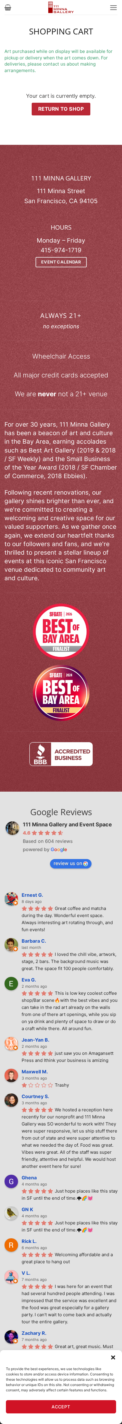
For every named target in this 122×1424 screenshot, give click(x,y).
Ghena (29, 1178)
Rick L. (29, 1241)
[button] (113, 1357)
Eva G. (29, 980)
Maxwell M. (35, 1072)
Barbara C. (34, 941)
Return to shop (61, 109)
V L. (26, 1273)
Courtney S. (35, 1096)
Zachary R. (34, 1333)
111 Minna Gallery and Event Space (67, 824)
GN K (27, 1209)
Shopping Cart (61, 31)
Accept (61, 1407)
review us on (68, 863)
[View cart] (7, 7)
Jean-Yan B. (35, 1040)
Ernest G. (32, 895)
